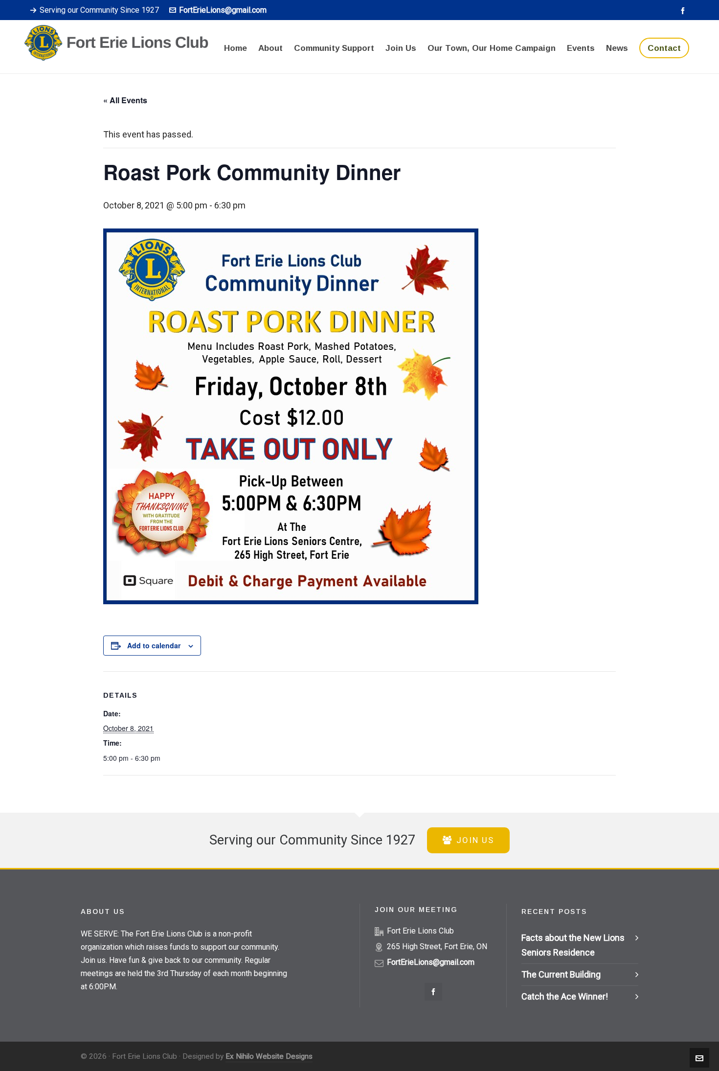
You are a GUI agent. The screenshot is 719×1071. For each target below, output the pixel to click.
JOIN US (475, 840)
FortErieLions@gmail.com (223, 10)
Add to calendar (153, 645)
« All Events (125, 100)
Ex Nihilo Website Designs (269, 1056)
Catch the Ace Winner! (564, 996)
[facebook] (684, 10)
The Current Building (561, 974)
